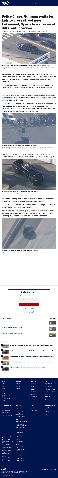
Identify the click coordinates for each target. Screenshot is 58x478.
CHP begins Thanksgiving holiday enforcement (12, 327)
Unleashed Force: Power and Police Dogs (7, 414)
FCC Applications (20, 460)
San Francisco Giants (50, 389)
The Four (18, 410)
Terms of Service (30, 312)
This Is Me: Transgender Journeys (21, 422)
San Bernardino (44, 98)
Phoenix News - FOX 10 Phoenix (50, 410)
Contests (18, 386)
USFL (46, 401)
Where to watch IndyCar (7, 449)
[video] (52, 323)
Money (33, 405)
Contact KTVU (19, 443)
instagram (50, 469)
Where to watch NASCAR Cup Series (6, 446)
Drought (4, 388)
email (42, 469)
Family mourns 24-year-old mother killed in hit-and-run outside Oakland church (31, 350)
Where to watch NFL (6, 439)
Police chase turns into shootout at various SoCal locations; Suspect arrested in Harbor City (25, 65)
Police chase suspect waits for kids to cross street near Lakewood (19, 145)
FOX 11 (10, 31)
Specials (18, 405)
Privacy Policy (30, 311)
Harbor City (26, 85)
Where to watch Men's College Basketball (7, 451)
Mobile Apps (19, 452)
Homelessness (5, 408)
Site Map (18, 457)
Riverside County (7, 98)
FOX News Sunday (6, 398)
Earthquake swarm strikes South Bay (10, 321)
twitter (56, 469)
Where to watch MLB (6, 444)
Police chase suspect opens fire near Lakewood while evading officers (20, 191)
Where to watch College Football (7, 442)
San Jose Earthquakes (50, 399)
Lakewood (5, 106)
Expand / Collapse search (55, 3)
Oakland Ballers (48, 394)
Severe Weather (34, 393)
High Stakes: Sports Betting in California (20, 412)
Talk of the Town (20, 419)
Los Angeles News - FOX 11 (49, 407)
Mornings (19, 381)
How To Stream (19, 438)
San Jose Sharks (48, 398)
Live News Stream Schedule (20, 450)
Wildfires (4, 390)
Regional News (50, 405)
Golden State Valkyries (50, 391)
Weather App (34, 394)
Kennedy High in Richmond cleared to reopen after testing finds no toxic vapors (31, 362)
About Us (19, 436)
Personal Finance (35, 407)
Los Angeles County (39, 85)
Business (4, 391)
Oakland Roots (48, 393)
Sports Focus (19, 418)
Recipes (18, 388)
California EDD (5, 407)
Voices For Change (20, 427)
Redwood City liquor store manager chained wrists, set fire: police (27, 367)
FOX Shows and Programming (19, 445)
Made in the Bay (20, 414)
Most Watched (6, 318)
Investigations (6, 405)
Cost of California (6, 410)
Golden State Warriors (50, 388)
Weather (33, 381)
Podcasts (4, 395)
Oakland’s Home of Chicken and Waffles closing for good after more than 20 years (32, 356)
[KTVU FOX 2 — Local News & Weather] (6, 3)
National (4, 385)
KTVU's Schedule (20, 447)
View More (53, 318)
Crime (3, 386)
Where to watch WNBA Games (7, 458)
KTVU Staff (18, 439)
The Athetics (48, 396)
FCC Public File (19, 458)
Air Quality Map (34, 388)
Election (3, 400)
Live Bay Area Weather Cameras (36, 385)
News (3, 381)
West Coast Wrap (6, 396)
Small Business (34, 410)
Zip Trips (18, 383)
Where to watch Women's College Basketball (6, 455)
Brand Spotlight (19, 432)
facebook (48, 469)
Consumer (4, 393)
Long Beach (13, 106)
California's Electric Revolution (20, 407)
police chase (40, 74)
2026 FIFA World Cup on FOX (50, 384)
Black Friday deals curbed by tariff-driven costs (12, 333)
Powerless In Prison (6, 412)
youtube (45, 469)
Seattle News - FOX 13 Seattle (50, 413)
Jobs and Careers (20, 441)
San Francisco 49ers (49, 386)
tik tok (53, 469)
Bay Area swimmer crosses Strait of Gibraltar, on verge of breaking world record (31, 345)
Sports (47, 381)
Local (3, 383)
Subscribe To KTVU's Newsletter (21, 454)
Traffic (17, 385)
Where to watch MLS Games (6, 461)
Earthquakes (33, 391)
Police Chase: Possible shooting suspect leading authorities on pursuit (20, 250)
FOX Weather (34, 396)
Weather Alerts (34, 383)
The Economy (34, 408)
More (34, 3)
